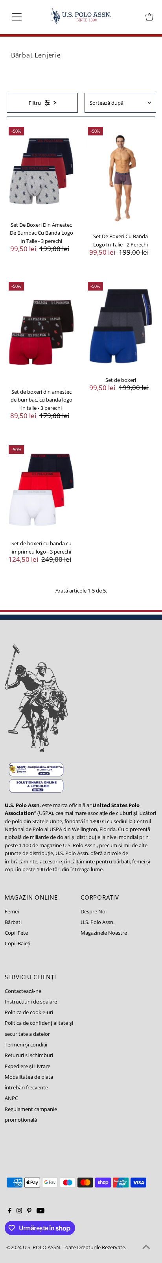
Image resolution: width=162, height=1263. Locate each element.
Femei (12, 911)
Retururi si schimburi (29, 1055)
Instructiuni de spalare (31, 1001)
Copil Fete (16, 932)
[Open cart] (149, 16)
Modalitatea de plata (29, 1076)
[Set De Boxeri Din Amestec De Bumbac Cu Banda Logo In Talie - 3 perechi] (41, 171)
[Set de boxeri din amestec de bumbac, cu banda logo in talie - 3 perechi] (41, 332)
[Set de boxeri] (120, 326)
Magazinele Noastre (104, 932)
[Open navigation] (24, 17)
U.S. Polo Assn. (97, 922)
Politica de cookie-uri (29, 1012)
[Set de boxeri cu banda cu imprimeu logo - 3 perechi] (41, 489)
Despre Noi (94, 911)
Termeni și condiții (26, 1044)
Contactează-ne (23, 990)
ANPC (11, 1098)
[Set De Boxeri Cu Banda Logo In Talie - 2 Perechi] (120, 177)
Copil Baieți (17, 943)
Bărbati (13, 922)
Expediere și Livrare (27, 1066)
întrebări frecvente (26, 1087)
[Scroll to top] (146, 1247)
